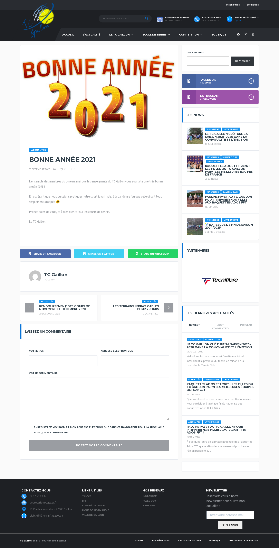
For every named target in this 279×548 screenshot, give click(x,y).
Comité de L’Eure (93, 505)
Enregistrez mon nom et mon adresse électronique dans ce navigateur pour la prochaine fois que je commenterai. (99, 430)
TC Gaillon (26, 541)
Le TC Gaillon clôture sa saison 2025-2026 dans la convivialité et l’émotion (226, 136)
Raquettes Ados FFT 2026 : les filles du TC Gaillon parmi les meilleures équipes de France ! (229, 170)
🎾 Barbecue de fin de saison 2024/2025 (229, 226)
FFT (84, 500)
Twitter (148, 505)
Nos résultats (161, 540)
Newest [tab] (194, 324)
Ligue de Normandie (95, 510)
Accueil (68, 34)
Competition (189, 34)
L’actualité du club (189, 540)
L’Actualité (91, 34)
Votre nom (37, 350)
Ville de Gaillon (93, 515)
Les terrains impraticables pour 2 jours (136, 307)
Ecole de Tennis (154, 34)
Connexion (253, 5)
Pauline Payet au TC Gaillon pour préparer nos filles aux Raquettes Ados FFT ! (228, 199)
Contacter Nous (210, 21)
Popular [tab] (246, 324)
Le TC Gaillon (119, 34)
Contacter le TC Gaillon (243, 540)
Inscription (233, 5)
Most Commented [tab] (220, 326)
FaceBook (149, 500)
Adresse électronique (117, 350)
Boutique (218, 34)
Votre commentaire (43, 373)
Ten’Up (86, 496)
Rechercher (195, 52)
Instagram (150, 496)
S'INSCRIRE (230, 525)
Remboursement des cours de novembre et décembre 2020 (64, 307)
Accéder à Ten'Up (174, 21)
